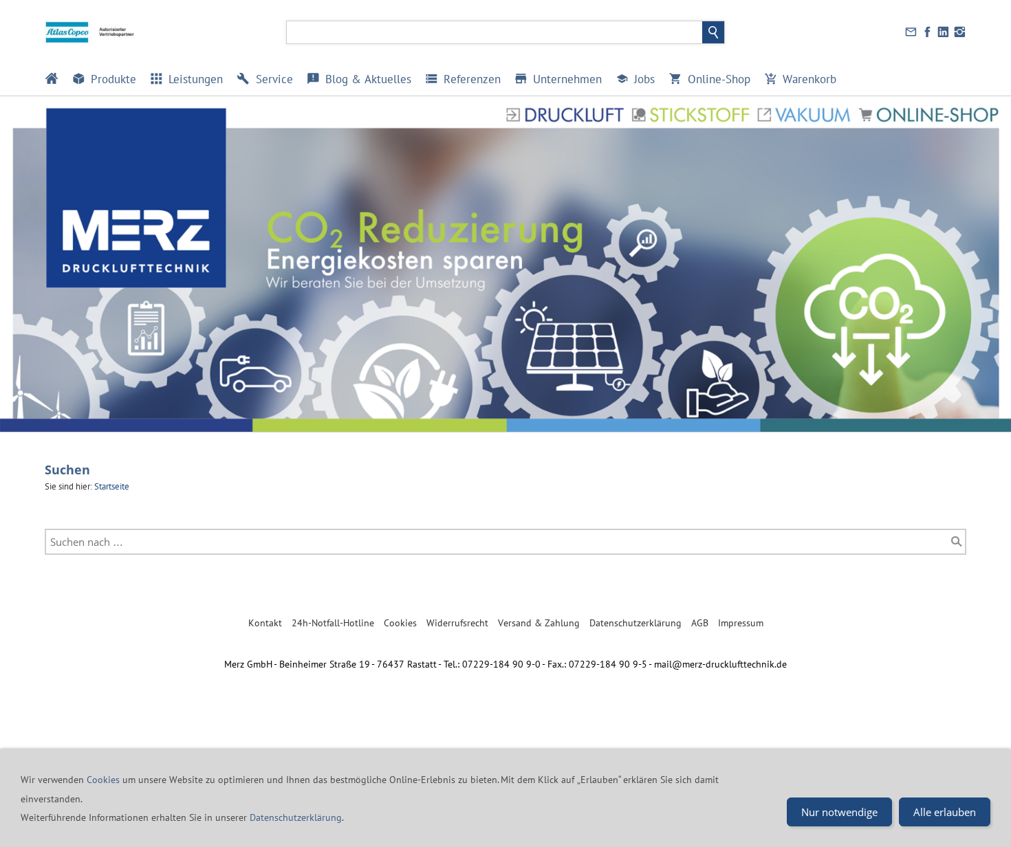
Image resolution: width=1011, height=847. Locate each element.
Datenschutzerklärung (635, 623)
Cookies (400, 623)
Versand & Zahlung (539, 623)
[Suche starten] (956, 541)
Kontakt (265, 623)
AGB (699, 623)
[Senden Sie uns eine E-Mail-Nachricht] (911, 32)
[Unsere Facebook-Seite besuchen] (927, 32)
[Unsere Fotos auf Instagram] (959, 32)
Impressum (740, 623)
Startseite (111, 486)
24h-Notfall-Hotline (333, 623)
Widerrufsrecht (457, 623)
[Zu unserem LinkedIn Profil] (943, 32)
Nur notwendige (839, 812)
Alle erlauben (944, 812)
